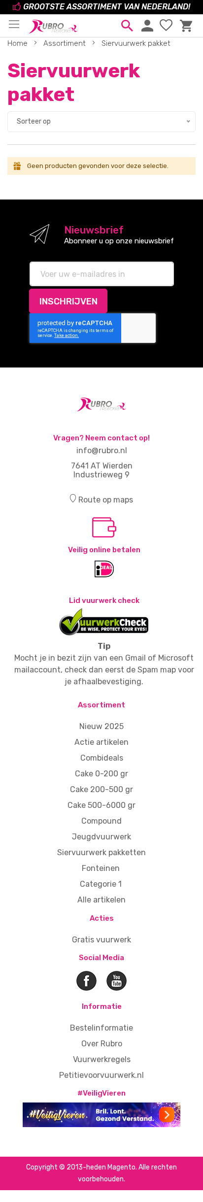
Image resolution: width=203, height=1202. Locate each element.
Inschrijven (68, 301)
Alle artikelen (101, 899)
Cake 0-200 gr (101, 773)
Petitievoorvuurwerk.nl (101, 1075)
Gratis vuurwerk (101, 939)
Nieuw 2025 (101, 726)
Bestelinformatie (101, 1028)
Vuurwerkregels (102, 1059)
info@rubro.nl (101, 450)
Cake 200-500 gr (101, 789)
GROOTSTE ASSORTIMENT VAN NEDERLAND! (106, 6)
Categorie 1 (101, 884)
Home (18, 43)
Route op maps (105, 499)
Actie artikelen (101, 742)
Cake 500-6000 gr (101, 805)
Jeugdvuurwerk (101, 836)
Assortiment (65, 43)
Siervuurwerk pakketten (101, 852)
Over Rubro (101, 1043)
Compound (101, 821)
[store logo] (53, 23)
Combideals (101, 758)
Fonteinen (101, 868)
